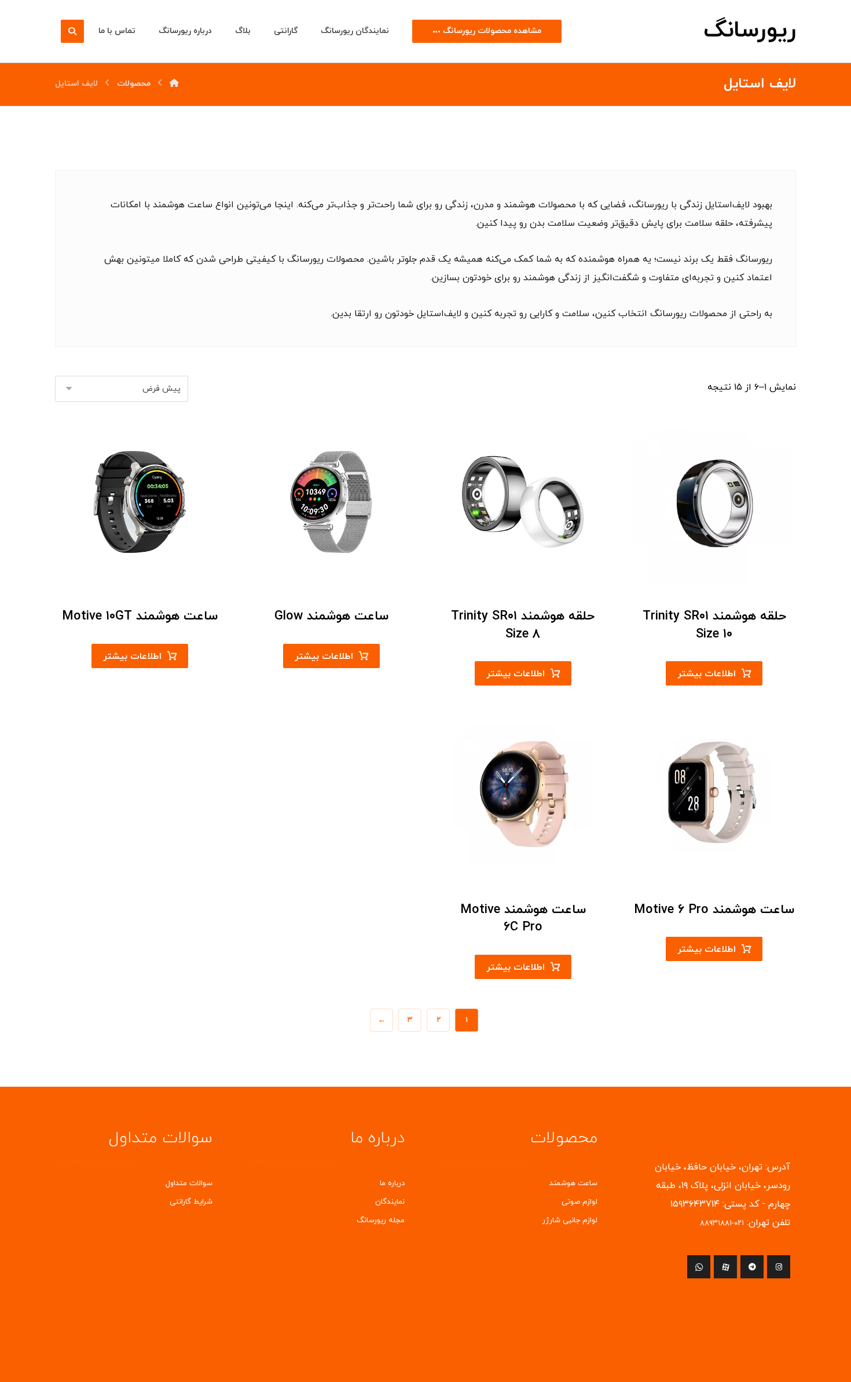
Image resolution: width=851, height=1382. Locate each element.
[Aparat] (725, 1266)
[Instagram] (778, 1266)
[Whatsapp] (698, 1266)
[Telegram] (752, 1266)
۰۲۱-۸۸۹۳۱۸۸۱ (722, 1223)
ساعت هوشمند (573, 1183)
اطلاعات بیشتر (706, 674)
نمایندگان (390, 1202)
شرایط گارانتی (191, 1202)
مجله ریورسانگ (381, 1220)
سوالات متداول (189, 1183)
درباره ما (392, 1183)
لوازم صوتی (579, 1202)
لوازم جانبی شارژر (569, 1220)
